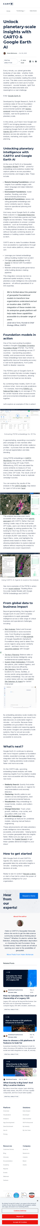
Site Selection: (10, 669)
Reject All (20, 1216)
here (23, 488)
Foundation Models (10, 167)
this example (28, 637)
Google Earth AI (14, 96)
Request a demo (29, 874)
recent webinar (14, 589)
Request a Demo (28, 896)
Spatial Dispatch (21, 839)
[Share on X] (33, 61)
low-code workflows (16, 260)
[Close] (37, 1200)
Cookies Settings (20, 1210)
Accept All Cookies (20, 1222)
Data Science (34, 11)
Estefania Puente (11, 1079)
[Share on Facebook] (36, 61)
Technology (20, 11)
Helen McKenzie (12, 53)
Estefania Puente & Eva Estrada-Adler (15, 991)
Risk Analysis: (10, 629)
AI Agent (9, 528)
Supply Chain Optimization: (15, 662)
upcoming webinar (12, 649)
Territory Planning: (12, 655)
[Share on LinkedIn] (30, 61)
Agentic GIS (8, 132)
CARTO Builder (21, 486)
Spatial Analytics (8, 61)
